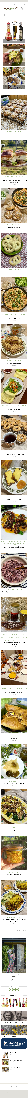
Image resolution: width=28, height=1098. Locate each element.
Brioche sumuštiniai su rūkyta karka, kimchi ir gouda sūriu (14, 181)
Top (23, 1094)
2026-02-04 (14, 365)
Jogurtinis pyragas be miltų (14, 499)
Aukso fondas (9, 131)
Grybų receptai (11, 635)
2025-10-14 (14, 740)
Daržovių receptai (13, 541)
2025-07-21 (14, 876)
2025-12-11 (14, 646)
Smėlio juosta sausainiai (14, 363)
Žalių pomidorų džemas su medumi (14, 783)
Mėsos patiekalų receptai (7, 637)
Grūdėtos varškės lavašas (14, 409)
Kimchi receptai (5, 176)
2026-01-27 (14, 411)
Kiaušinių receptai (13, 405)
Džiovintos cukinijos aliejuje (14, 875)
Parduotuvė (14, 41)
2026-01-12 (14, 501)
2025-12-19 (14, 594)
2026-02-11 (14, 320)
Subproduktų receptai (14, 827)
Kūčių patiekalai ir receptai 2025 (14, 692)
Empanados (14, 739)
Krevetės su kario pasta (14, 318)
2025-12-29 (14, 549)
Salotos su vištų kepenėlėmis (14, 830)
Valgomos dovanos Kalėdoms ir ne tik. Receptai (14, 643)
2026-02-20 (14, 273)
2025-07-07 (14, 923)
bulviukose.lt (8, 1092)
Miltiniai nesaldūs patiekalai (16, 178)
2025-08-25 (14, 832)
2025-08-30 (14, 785)
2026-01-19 (14, 456)
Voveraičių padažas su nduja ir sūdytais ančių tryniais (14, 920)
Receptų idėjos (4, 541)
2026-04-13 (14, 136)
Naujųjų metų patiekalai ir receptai (14, 547)
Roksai (14, 134)
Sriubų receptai (10, 688)
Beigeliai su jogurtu (14, 227)
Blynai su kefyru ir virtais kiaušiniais (14, 64)
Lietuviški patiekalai (20, 635)
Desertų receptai (18, 131)
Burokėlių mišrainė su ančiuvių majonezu (14, 592)
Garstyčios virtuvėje (14, 87)
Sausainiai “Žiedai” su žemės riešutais (14, 454)
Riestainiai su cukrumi (14, 272)
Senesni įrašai (21, 930)
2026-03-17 (14, 184)
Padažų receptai (18, 637)
